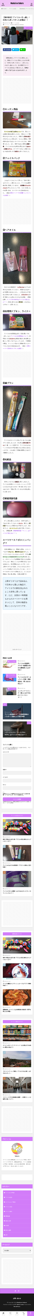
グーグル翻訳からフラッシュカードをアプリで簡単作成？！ (17, 984)
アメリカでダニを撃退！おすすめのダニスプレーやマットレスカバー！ (17, 892)
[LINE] (23, 49)
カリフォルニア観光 (10, 1202)
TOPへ (30, 1314)
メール (5, 777)
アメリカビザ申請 (11, 675)
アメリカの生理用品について (19, 336)
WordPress (17, 1306)
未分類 (7, 1225)
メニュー (17, 1314)
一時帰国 (11, 24)
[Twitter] (15, 49)
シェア (10, 1314)
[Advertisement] (17, 90)
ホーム (3, 1314)
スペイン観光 (8, 1211)
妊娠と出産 (8, 1221)
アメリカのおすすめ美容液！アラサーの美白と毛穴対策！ (17, 866)
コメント (6, 752)
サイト (4, 784)
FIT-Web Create (19, 1304)
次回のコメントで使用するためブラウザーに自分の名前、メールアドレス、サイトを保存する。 (16, 794)
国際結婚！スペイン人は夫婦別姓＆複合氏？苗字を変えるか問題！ (17, 1010)
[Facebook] (7, 49)
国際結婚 (16, 24)
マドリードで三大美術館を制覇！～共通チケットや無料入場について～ (17, 1098)
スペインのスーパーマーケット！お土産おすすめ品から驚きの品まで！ (17, 1046)
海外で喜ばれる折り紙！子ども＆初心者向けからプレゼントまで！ (17, 840)
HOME (5, 8)
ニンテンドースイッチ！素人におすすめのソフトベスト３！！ (24, 694)
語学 (6, 1235)
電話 (24, 1314)
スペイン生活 (8, 1206)
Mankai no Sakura (17, 3)
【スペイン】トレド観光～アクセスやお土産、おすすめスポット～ (17, 1072)
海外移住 (21, 24)
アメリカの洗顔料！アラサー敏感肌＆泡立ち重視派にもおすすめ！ (24, 667)
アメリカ (6, 24)
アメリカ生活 (12, 8)
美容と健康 (8, 1230)
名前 (4, 769)
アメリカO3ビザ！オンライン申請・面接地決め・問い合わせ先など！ (24, 680)
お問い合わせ (17, 1298)
